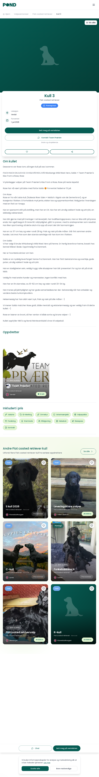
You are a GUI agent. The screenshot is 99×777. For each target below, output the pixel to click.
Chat (37, 748)
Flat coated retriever (42, 14)
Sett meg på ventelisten (49, 130)
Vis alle (92, 22)
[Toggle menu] (94, 5)
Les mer (47, 762)
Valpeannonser (21, 14)
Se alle (87, 451)
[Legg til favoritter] (43, 462)
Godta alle (35, 768)
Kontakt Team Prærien (51, 137)
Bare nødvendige (63, 768)
